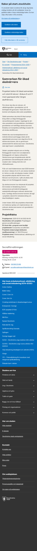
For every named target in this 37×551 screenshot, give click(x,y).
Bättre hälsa (6, 291)
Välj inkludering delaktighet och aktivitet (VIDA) (18, 350)
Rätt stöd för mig (7, 325)
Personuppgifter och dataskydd (12, 484)
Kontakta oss (6, 449)
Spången (5, 332)
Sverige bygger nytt (8, 336)
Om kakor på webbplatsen (10, 18)
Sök (10, 55)
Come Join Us (7, 298)
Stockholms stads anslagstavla (12, 436)
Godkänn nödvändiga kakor (14, 32)
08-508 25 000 (16, 264)
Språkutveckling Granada (10, 328)
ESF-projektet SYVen (9, 310)
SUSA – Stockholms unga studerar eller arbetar (18, 340)
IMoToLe (5, 317)
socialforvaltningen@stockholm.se (22, 267)
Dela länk (7, 87)
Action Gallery (7, 287)
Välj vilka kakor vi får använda (15, 40)
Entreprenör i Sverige (9, 306)
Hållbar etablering (8, 313)
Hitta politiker (6, 455)
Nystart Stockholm (8, 321)
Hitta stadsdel (6, 425)
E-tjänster (5, 431)
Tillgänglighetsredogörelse (11, 478)
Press (4, 465)
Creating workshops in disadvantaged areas (17, 302)
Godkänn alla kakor (11, 24)
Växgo (4, 353)
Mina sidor (5, 460)
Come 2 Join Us (7, 294)
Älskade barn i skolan (9, 363)
